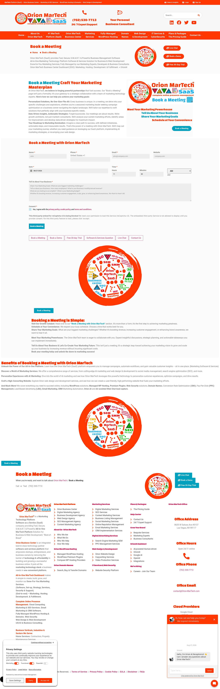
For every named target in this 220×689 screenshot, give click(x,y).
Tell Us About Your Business (41, 182)
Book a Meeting (36, 226)
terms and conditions (83, 209)
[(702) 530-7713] (84, 12)
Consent (33, 206)
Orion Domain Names (63, 565)
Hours (114, 170)
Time (114, 167)
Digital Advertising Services (105, 536)
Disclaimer (132, 672)
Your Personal (120, 19)
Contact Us (195, 35)
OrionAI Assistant (138, 544)
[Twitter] (186, 22)
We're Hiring (136, 566)
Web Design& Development (139, 35)
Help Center (135, 514)
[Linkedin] (171, 22)
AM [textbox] (168, 175)
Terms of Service (79, 672)
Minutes (143, 170)
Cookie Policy (111, 672)
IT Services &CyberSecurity (158, 35)
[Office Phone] (186, 556)
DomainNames (125, 35)
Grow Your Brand (137, 527)
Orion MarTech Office (178, 504)
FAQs (142, 672)
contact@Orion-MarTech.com (186, 591)
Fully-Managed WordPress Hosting (108, 35)
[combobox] (168, 175)
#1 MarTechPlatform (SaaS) (53, 35)
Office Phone (186, 564)
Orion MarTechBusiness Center (73, 35)
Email (115, 152)
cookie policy (65, 209)
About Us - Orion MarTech (65, 530)
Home (21, 35)
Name (32, 152)
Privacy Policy (96, 672)
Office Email (186, 585)
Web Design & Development (105, 549)
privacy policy (54, 209)
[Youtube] (194, 22)
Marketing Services (101, 504)
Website (156, 152)
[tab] (38, 238)
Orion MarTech (60, 480)
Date (31, 167)
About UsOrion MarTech (35, 35)
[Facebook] (179, 22)
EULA (122, 672)
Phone (73, 152)
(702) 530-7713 (84, 20)
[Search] (199, 15)
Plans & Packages (138, 504)
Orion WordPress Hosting (65, 549)
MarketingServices (90, 35)
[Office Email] (186, 577)
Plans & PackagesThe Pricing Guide (177, 35)
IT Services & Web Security (104, 565)
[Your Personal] (120, 12)
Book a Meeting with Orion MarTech (88, 323)
